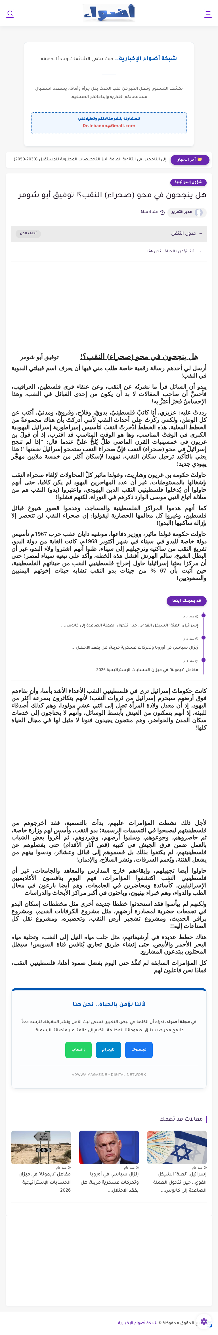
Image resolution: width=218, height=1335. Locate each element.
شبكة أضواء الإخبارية (138, 1323)
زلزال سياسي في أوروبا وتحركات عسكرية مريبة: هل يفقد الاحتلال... (135, 648)
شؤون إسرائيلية (188, 183)
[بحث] (10, 13)
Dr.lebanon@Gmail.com (109, 126)
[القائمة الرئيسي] (208, 13)
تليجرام (108, 1050)
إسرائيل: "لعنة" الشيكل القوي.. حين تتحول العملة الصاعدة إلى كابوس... (129, 626)
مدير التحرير (182, 212)
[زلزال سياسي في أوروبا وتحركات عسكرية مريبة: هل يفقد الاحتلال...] (109, 1147)
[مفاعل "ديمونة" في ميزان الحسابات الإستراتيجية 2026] (41, 1147)
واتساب (78, 1050)
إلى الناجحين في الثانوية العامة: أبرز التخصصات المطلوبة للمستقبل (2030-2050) (90, 160)
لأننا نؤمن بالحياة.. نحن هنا (171, 252)
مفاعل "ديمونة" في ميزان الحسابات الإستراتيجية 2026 (147, 670)
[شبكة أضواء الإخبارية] (109, 13)
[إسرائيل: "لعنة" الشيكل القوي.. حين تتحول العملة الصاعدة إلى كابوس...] (177, 1147)
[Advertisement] (109, 314)
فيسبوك (138, 1050)
